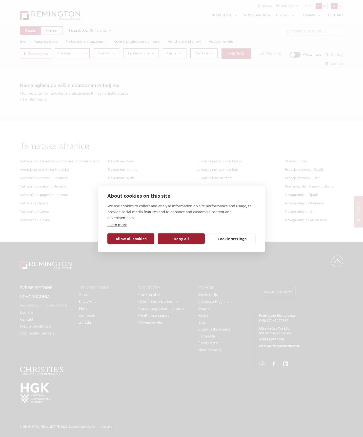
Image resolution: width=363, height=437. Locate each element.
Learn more (117, 224)
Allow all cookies (131, 238)
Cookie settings (232, 238)
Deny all (181, 238)
